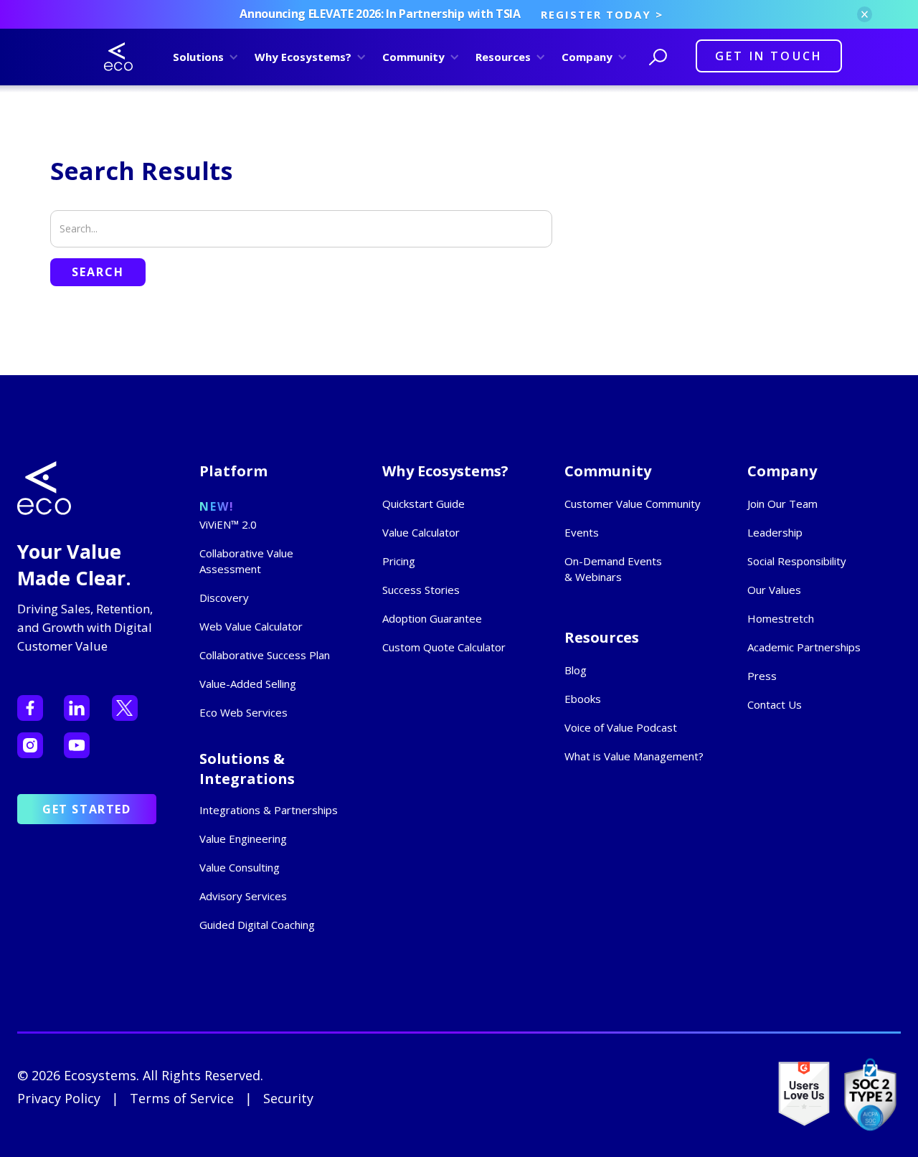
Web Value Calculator (251, 626)
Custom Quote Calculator (444, 647)
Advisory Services (243, 896)
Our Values (774, 589)
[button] (203, 57)
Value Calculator (421, 532)
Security (288, 1098)
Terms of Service (182, 1098)
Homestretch (780, 618)
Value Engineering (243, 838)
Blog (575, 670)
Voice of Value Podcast (620, 727)
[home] (118, 56)
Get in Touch (769, 56)
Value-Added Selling (247, 683)
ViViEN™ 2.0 (228, 524)
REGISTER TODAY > (602, 14)
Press (762, 676)
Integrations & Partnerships (268, 810)
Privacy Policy (58, 1098)
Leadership (775, 532)
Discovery (224, 597)
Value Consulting (239, 867)
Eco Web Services (243, 712)
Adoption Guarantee (432, 618)
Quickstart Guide (423, 503)
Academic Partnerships (804, 647)
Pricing (398, 561)
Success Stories (421, 589)
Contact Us (774, 704)
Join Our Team (782, 503)
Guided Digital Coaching (257, 924)
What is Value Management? (634, 756)
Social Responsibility (796, 561)
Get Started (86, 809)
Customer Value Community (632, 503)
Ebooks (582, 698)
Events (581, 532)
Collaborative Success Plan (264, 655)
